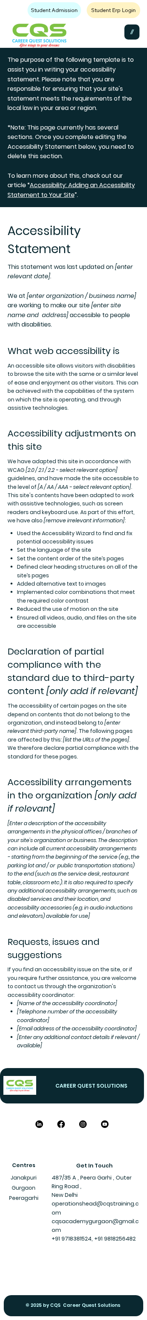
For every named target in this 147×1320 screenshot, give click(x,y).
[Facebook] (61, 1124)
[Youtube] (105, 1124)
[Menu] (131, 32)
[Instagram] (83, 1124)
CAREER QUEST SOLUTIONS (92, 1086)
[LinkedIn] (39, 1124)
